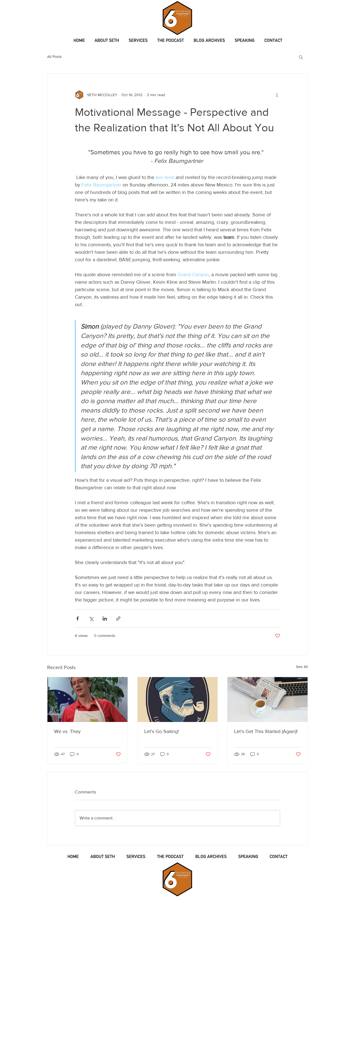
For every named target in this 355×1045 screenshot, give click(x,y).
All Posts (54, 56)
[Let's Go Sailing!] (178, 699)
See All (302, 666)
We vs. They (67, 731)
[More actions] (276, 94)
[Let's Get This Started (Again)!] (267, 699)
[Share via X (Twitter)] (91, 618)
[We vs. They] (87, 699)
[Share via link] (118, 618)
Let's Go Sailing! (161, 731)
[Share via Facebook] (77, 618)
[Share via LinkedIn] (104, 618)
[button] (300, 57)
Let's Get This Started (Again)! (266, 731)
